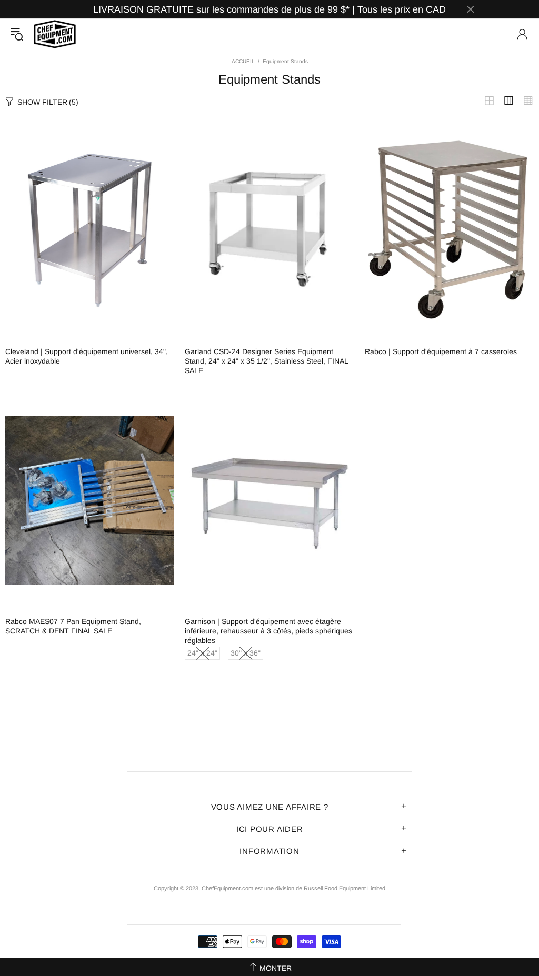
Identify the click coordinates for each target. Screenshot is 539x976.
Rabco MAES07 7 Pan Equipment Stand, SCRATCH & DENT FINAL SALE (73, 626)
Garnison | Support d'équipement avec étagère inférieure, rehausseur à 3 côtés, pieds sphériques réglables (268, 631)
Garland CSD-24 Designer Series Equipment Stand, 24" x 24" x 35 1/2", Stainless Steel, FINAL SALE (266, 361)
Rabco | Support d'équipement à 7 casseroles (441, 351)
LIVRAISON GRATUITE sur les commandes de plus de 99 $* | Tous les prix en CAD (269, 9)
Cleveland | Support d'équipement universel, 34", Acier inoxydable (86, 356)
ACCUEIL (243, 61)
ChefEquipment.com (55, 34)
